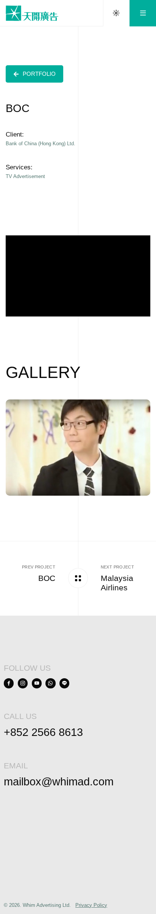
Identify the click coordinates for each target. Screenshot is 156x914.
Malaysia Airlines (117, 583)
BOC (46, 578)
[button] (34, 74)
